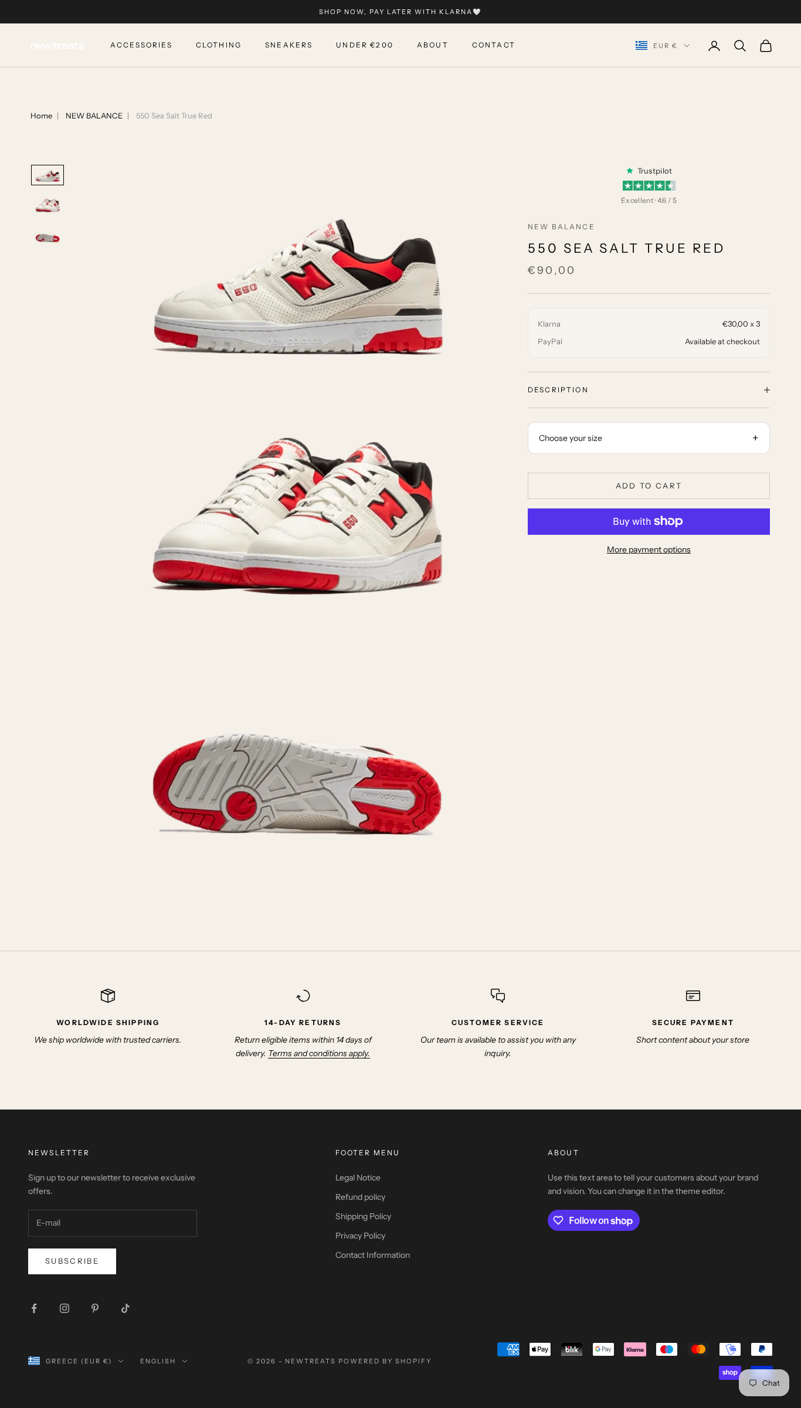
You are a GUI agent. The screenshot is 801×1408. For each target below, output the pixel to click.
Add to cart (649, 485)
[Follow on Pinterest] (95, 1308)
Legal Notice (358, 1177)
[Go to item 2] (47, 205)
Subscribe (72, 1260)
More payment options (649, 549)
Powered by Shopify (385, 1361)
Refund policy (360, 1197)
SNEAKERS (289, 45)
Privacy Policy (360, 1235)
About (433, 45)
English (158, 1361)
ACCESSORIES (141, 45)
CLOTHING (219, 45)
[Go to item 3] (47, 235)
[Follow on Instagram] (64, 1308)
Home (41, 115)
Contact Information (372, 1255)
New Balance (561, 226)
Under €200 (364, 45)
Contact (493, 45)
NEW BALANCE (94, 115)
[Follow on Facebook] (34, 1308)
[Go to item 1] (47, 175)
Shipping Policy (363, 1216)
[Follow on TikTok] (125, 1308)
